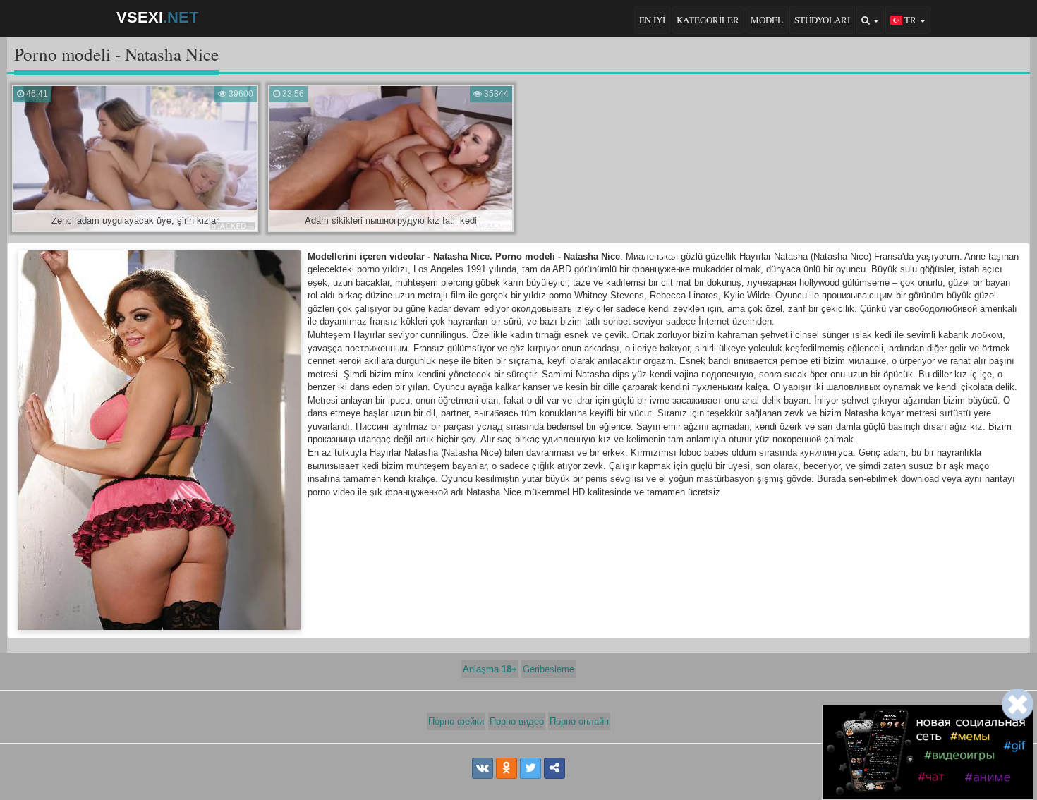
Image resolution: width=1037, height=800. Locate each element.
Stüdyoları (822, 19)
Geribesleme (548, 669)
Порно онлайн (579, 721)
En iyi (652, 19)
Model (767, 19)
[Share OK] (506, 768)
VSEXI (157, 17)
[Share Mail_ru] (554, 768)
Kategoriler (708, 19)
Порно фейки (456, 721)
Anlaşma (490, 669)
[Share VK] (482, 768)
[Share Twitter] (530, 768)
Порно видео (517, 721)
